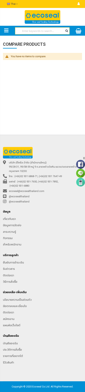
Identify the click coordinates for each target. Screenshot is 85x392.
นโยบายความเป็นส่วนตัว (17, 299)
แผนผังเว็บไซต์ (11, 325)
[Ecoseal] (42, 17)
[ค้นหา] (66, 30)
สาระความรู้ (9, 231)
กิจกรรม (8, 238)
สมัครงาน (8, 318)
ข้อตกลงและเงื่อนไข (15, 306)
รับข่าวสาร (9, 268)
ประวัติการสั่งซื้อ (12, 349)
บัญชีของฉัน (10, 343)
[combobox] (42, 31)
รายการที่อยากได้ (13, 356)
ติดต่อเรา (8, 275)
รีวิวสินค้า (8, 362)
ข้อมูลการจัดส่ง (12, 225)
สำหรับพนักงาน (12, 244)
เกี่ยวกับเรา (9, 218)
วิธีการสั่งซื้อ (10, 281)
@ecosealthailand (19, 196)
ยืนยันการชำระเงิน (13, 262)
